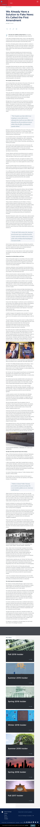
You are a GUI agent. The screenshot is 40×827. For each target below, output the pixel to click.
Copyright (17, 822)
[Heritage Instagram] (31, 822)
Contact (6, 818)
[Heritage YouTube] (37, 822)
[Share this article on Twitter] (7, 29)
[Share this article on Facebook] (10, 29)
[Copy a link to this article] (13, 29)
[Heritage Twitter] (24, 822)
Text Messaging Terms (11, 822)
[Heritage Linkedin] (33, 822)
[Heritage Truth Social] (26, 822)
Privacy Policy (4, 822)
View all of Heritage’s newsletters (25, 815)
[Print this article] (16, 29)
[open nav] (37, 1)
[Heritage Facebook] (29, 822)
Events (5, 813)
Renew (6, 817)
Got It (33, 825)
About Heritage (7, 811)
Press (5, 815)
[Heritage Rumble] (35, 822)
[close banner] (38, 825)
